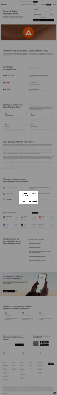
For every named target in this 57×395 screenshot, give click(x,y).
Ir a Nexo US (33, 201)
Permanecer (24, 201)
